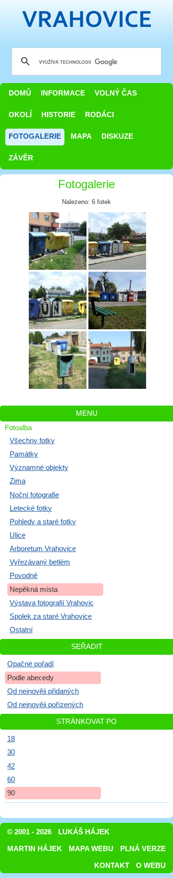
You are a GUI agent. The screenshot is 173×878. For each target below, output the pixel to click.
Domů (20, 93)
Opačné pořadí (30, 664)
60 (11, 779)
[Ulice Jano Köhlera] (117, 360)
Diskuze (117, 136)
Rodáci (99, 115)
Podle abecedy (30, 678)
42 (11, 766)
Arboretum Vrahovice (43, 549)
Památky (24, 454)
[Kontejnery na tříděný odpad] (57, 300)
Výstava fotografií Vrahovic (52, 603)
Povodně (23, 575)
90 (11, 793)
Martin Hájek (34, 849)
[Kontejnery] (57, 241)
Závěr (21, 158)
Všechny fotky (32, 441)
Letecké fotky (31, 508)
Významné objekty (39, 467)
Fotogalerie (35, 136)
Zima (17, 481)
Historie (58, 115)
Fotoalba (18, 428)
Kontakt (111, 865)
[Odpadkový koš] (57, 360)
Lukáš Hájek (84, 832)
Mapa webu (91, 849)
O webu (151, 865)
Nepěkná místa (34, 589)
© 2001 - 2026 (29, 832)
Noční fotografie (34, 495)
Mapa (81, 136)
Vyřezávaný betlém (40, 562)
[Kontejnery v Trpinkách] (117, 300)
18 (11, 739)
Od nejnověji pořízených (45, 705)
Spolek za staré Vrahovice (51, 616)
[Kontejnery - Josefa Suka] (117, 241)
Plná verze (143, 849)
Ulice (17, 535)
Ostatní (21, 630)
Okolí (20, 115)
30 (11, 752)
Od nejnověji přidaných (43, 691)
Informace (63, 93)
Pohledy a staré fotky (43, 522)
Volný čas (116, 93)
